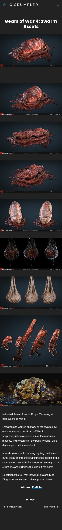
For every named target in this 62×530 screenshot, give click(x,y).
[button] (31, 499)
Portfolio (37, 487)
